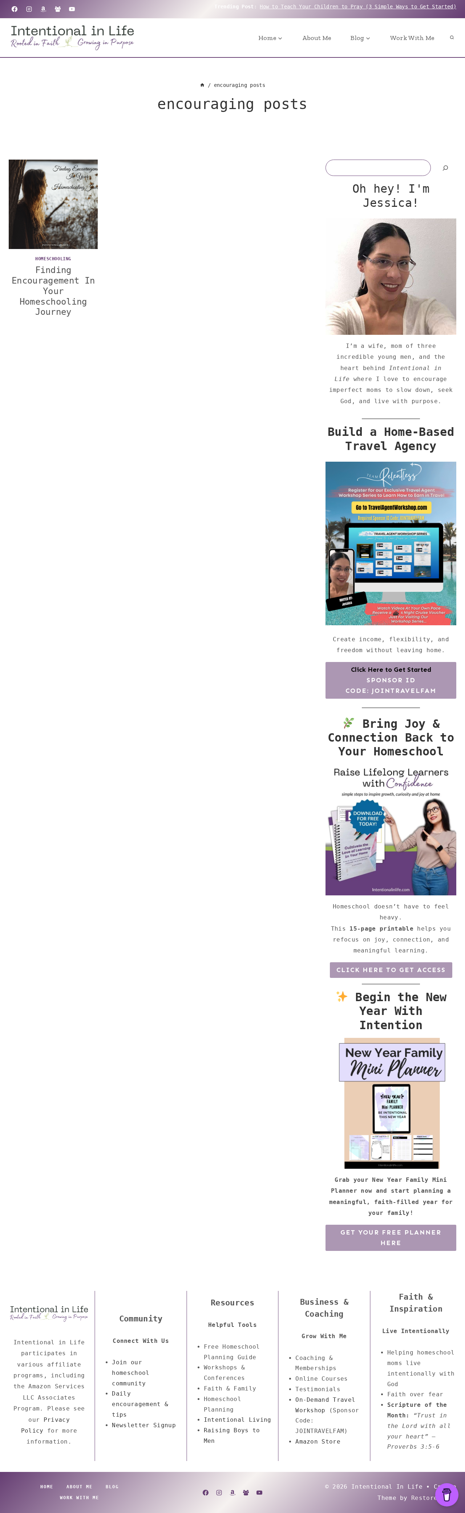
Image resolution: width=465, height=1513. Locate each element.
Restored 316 (433, 1497)
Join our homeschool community (130, 1373)
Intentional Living (237, 1419)
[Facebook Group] (58, 9)
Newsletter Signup (143, 1425)
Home (46, 1486)
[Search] (445, 168)
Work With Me (412, 38)
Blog (112, 1486)
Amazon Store (317, 1441)
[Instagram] (29, 9)
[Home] (202, 85)
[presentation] (53, 204)
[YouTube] (72, 9)
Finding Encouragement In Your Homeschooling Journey (53, 291)
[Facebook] (14, 9)
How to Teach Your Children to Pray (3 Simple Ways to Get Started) (358, 6)
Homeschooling (53, 258)
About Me (316, 38)
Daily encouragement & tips (140, 1404)
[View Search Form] (452, 37)
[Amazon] (43, 9)
